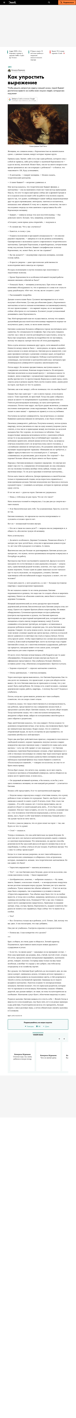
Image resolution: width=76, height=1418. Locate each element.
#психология (17, 1016)
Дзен (47, 1026)
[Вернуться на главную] (12, 2)
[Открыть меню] (4, 2)
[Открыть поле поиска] (49, 2)
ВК (39, 1026)
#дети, (10, 1016)
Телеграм (30, 1026)
